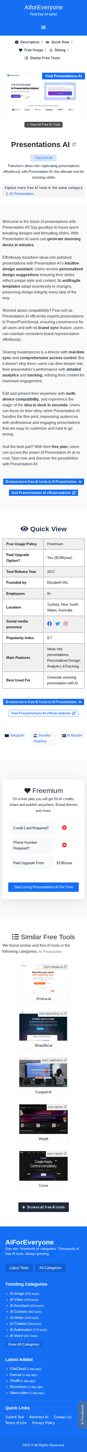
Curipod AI (43, 1092)
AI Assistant (27, 1306)
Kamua (23, 1375)
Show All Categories (23, 1344)
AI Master (74, 735)
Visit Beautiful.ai (51, 1013)
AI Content (26, 1312)
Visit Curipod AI (52, 1060)
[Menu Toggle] (43, 27)
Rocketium (26, 1387)
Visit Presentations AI (63, 76)
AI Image (24, 1294)
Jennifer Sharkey (42, 738)
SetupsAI (16, 735)
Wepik (44, 1139)
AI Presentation (22, 194)
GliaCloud (25, 1369)
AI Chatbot (26, 1324)
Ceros (43, 1185)
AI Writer (24, 1318)
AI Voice (24, 1336)
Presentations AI (40, 144)
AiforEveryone (43, 7)
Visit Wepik (55, 1107)
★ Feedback (82, 1415)
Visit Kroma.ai (53, 967)
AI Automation (28, 1330)
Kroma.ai (43, 999)
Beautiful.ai (43, 1045)
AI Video (24, 1300)
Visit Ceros (55, 1154)
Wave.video (27, 1393)
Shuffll (23, 1381)
